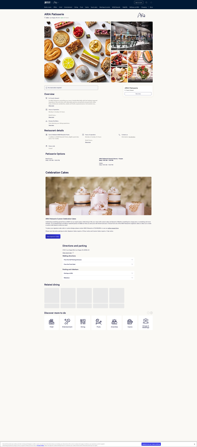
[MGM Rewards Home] (47, 2)
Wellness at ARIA (134, 7)
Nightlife (125, 7)
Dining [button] (76, 7)
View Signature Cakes (53, 236)
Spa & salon (94, 7)
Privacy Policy (40, 445)
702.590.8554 (132, 137)
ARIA (47, 17)
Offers (55, 7)
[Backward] (148, 313)
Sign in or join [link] (138, 2)
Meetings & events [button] (105, 7)
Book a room (47, 7)
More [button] (151, 7)
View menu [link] (138, 93)
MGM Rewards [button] (116, 7)
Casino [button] (87, 7)
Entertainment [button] (68, 7)
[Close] (194, 444)
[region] (98, 444)
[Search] (146, 2)
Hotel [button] (60, 7)
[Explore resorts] (58, 2)
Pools (81, 7)
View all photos (146, 79)
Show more (51, 105)
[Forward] (151, 313)
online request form (113, 228)
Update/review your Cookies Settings (151, 444)
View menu (51, 125)
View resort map (67, 252)
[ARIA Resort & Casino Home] (55, 2)
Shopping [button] (144, 7)
